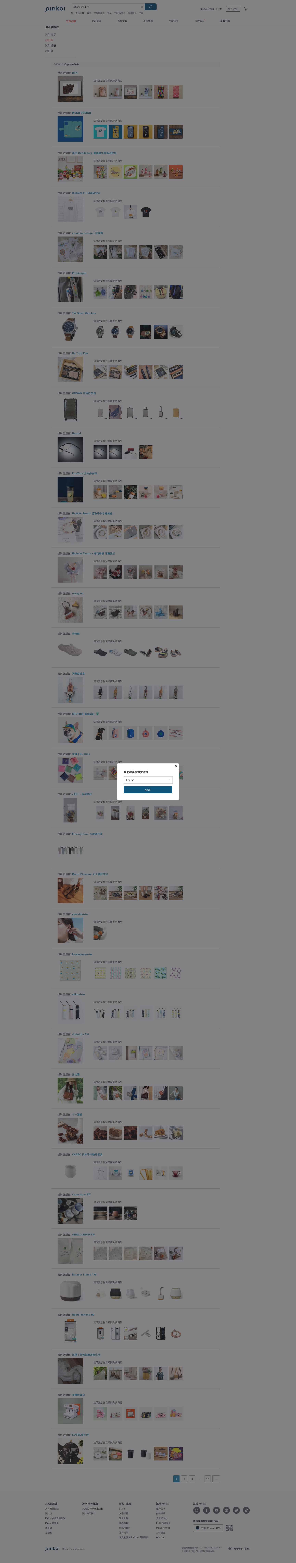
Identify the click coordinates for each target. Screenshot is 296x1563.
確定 (148, 790)
